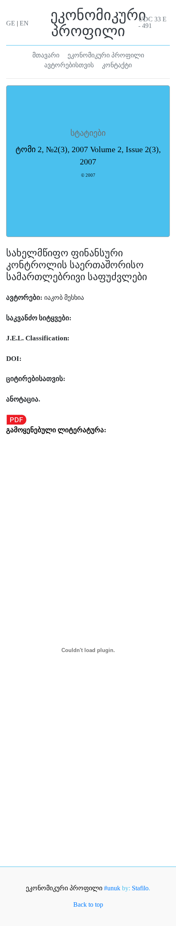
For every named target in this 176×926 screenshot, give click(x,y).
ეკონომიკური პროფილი (65, 888)
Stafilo (140, 888)
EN (24, 23)
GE (10, 23)
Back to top (88, 904)
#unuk (112, 888)
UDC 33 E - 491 (152, 22)
